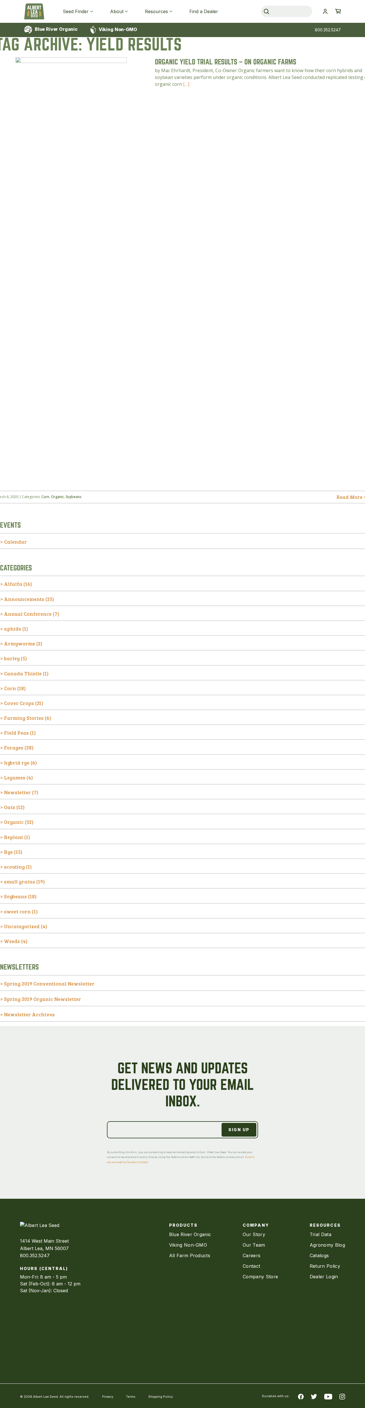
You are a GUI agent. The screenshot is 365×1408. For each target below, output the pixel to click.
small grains (19, 881)
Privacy (107, 1397)
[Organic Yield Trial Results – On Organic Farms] (71, 481)
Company (256, 1225)
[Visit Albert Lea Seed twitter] (314, 1396)
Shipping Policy (160, 1397)
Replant (13, 837)
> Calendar (13, 541)
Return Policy (325, 1266)
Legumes (14, 777)
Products (183, 1225)
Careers (251, 1255)
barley (12, 658)
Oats (9, 807)
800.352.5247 (328, 29)
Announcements (24, 599)
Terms (130, 1397)
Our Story (254, 1234)
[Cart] (338, 11)
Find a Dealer (203, 11)
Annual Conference (28, 613)
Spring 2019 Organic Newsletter (42, 998)
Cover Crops (19, 703)
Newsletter (17, 792)
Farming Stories (24, 717)
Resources (156, 11)
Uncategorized (22, 926)
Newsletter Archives (29, 1014)
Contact (251, 1266)
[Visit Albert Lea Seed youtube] (328, 1396)
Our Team (254, 1245)
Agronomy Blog (327, 1245)
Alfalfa (13, 583)
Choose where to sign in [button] (325, 11)
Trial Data (320, 1234)
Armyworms (19, 643)
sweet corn (17, 911)
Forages (13, 747)
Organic (57, 496)
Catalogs (319, 1255)
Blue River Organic (56, 29)
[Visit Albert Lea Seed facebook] (301, 1396)
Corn (45, 496)
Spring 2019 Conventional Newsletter (49, 983)
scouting (14, 866)
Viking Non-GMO (117, 29)
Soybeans (73, 496)
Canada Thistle (23, 673)
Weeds (12, 941)
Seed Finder (76, 11)
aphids (12, 628)
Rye (8, 851)
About (116, 11)
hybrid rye (16, 762)
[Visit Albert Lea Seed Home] (34, 11)
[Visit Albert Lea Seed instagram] (342, 1396)
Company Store (260, 1276)
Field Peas (16, 732)
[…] (186, 84)
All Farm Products (189, 1255)
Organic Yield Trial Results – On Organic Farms (225, 62)
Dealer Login (324, 1276)
